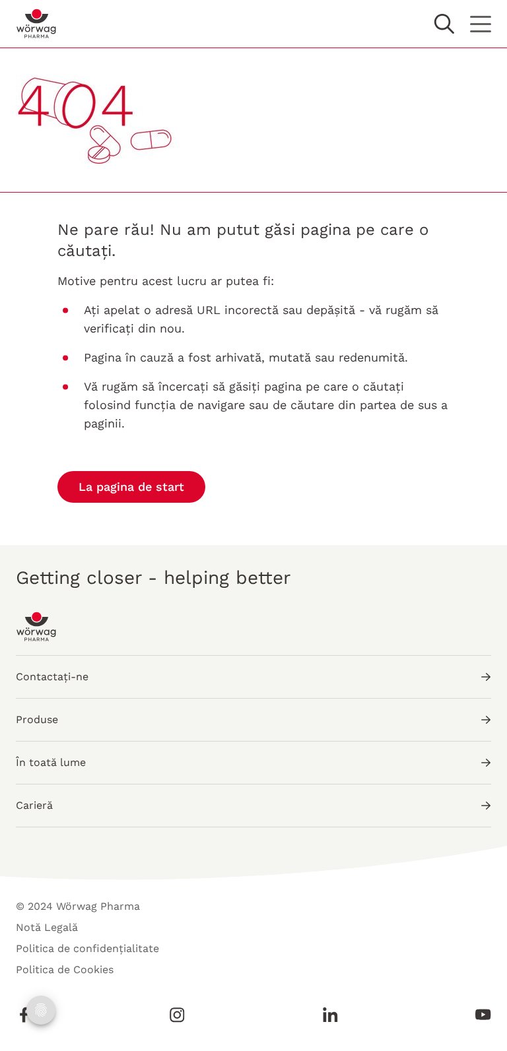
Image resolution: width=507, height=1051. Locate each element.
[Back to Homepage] (36, 24)
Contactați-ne (52, 676)
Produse (37, 719)
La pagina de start (131, 487)
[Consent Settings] (40, 1010)
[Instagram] (177, 1015)
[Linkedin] (330, 1015)
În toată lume (51, 762)
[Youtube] (479, 1015)
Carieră (34, 805)
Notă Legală (47, 927)
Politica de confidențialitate (87, 948)
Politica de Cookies (65, 969)
